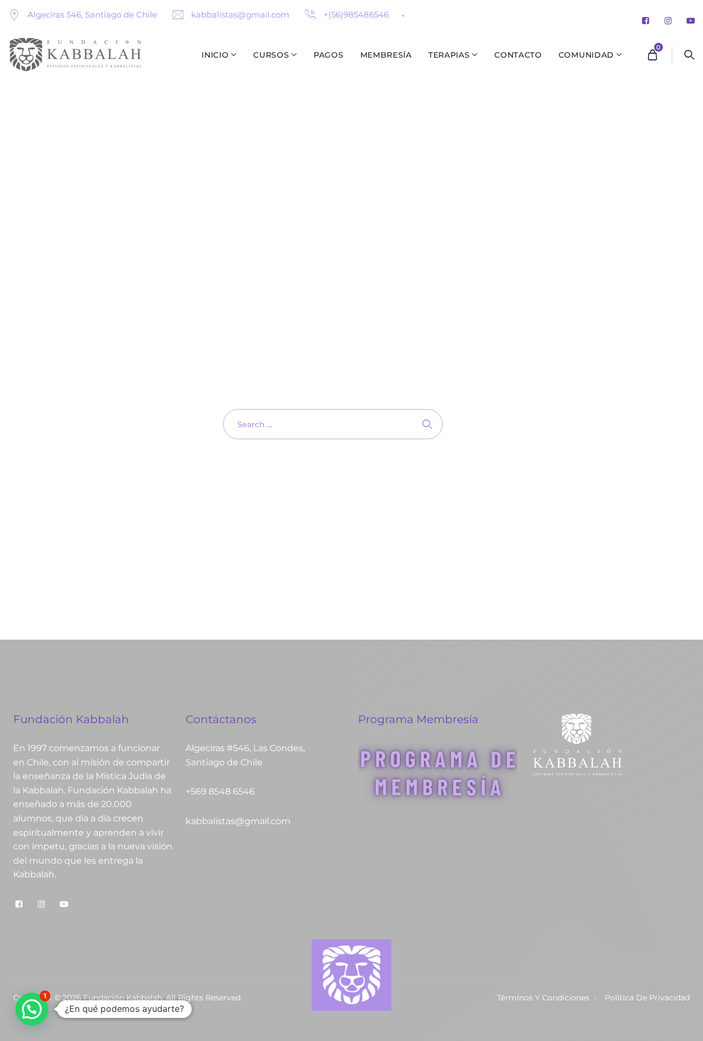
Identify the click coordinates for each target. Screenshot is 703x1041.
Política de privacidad (647, 998)
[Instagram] (668, 20)
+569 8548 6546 (220, 791)
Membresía (386, 55)
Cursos (271, 55)
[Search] (689, 55)
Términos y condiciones (543, 998)
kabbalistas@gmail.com (239, 14)
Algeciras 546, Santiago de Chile (92, 14)
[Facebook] (645, 20)
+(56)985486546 (355, 14)
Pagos (329, 55)
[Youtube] (690, 20)
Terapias (449, 55)
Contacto (518, 55)
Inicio (215, 55)
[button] (31, 1009)
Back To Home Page (327, 479)
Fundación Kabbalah (122, 998)
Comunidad (586, 55)
